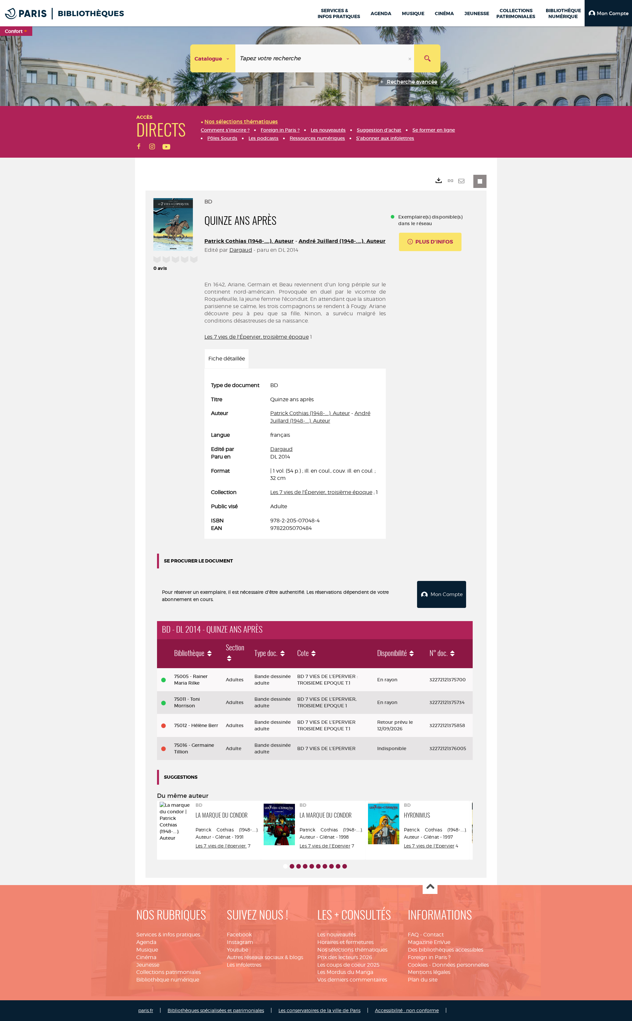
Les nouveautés (336, 934)
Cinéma (146, 957)
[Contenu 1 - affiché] (285, 866)
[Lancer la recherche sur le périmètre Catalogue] (427, 58)
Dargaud (240, 250)
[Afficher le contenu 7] (325, 866)
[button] (608, 13)
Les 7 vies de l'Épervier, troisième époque (256, 337)
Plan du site (422, 980)
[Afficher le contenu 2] (292, 866)
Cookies (418, 965)
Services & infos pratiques (168, 934)
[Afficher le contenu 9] (338, 866)
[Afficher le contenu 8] (331, 866)
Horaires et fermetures (345, 942)
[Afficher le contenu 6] (318, 866)
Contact (433, 934)
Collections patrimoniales (168, 972)
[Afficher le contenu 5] (311, 866)
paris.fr (145, 1010)
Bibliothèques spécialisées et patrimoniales (216, 1010)
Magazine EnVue (429, 942)
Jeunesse (147, 965)
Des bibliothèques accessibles (445, 950)
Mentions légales (429, 972)
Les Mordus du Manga (345, 972)
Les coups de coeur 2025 (348, 965)
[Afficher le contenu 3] (298, 866)
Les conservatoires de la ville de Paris (319, 1010)
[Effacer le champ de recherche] (410, 58)
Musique (147, 950)
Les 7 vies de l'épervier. (221, 846)
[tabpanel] (295, 457)
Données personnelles (460, 965)
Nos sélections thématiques (352, 950)
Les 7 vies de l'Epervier (325, 846)
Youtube (237, 950)
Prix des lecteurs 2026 (344, 957)
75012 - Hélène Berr (196, 725)
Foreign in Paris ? (429, 957)
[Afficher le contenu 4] (305, 866)
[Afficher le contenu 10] (344, 866)
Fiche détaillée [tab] (226, 358)
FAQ (413, 934)
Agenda (146, 942)
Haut (430, 887)
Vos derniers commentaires (352, 980)
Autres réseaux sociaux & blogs (265, 957)
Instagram (240, 942)
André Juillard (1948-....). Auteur (342, 241)
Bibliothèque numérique (167, 980)
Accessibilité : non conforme (407, 1010)
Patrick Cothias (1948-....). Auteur (249, 241)
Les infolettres (244, 965)
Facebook (239, 934)
